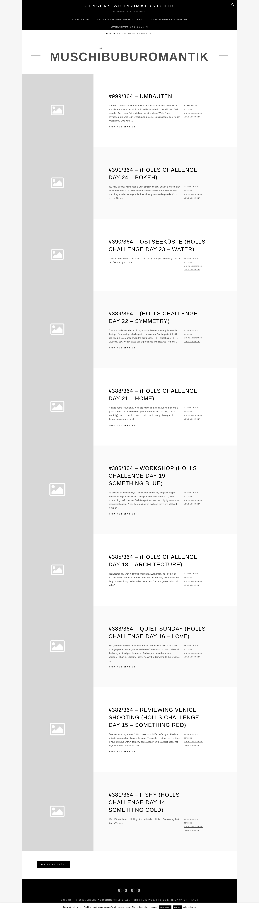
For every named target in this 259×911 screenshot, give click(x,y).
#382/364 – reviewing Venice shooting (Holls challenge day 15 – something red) (154, 717)
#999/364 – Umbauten (140, 96)
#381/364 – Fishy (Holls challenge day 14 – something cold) (144, 802)
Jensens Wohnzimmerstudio (129, 6)
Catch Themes (188, 900)
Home (109, 34)
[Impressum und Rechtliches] (125, 890)
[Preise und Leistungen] (132, 890)
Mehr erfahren (189, 907)
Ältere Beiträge (53, 864)
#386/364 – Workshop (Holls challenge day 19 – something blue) (153, 475)
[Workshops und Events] (138, 890)
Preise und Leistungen (169, 19)
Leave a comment (192, 117)
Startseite (80, 19)
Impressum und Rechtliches (119, 19)
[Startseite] (119, 890)
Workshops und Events (129, 27)
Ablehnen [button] (177, 907)
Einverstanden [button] (165, 907)
